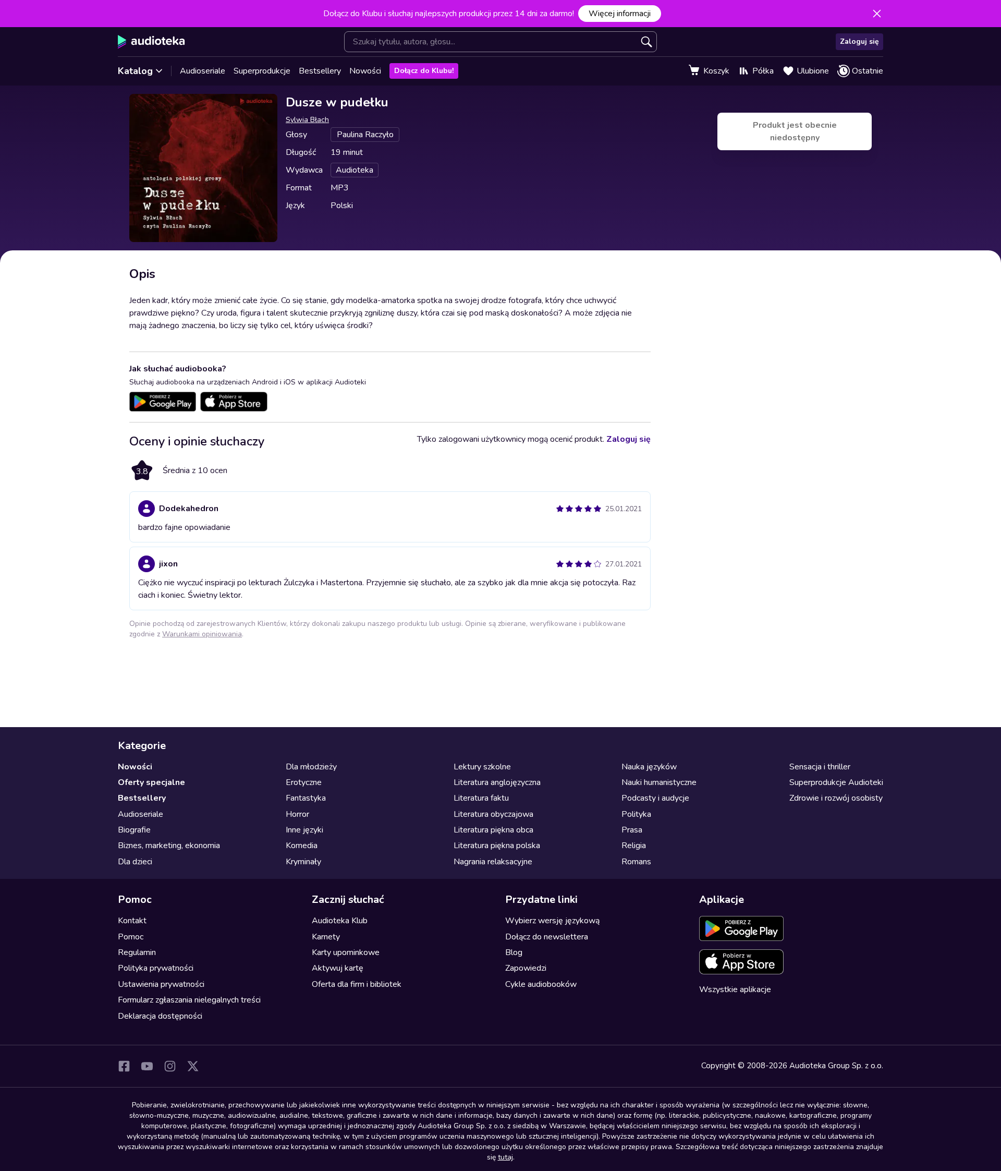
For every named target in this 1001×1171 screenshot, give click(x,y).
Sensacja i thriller (819, 766)
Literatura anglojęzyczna (497, 782)
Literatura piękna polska (497, 845)
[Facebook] (124, 1066)
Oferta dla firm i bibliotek (356, 984)
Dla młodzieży (311, 766)
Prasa (631, 830)
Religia (633, 845)
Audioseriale (202, 71)
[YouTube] (147, 1066)
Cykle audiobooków (541, 984)
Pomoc (130, 937)
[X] (193, 1066)
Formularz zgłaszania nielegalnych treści (189, 1000)
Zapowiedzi (525, 968)
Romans (636, 861)
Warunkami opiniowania (202, 634)
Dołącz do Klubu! (424, 71)
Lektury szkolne (482, 766)
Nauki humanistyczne (659, 782)
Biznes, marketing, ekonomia (169, 845)
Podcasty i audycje (655, 798)
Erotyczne (304, 782)
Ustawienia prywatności (161, 984)
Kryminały (303, 861)
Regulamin (137, 952)
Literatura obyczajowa (493, 814)
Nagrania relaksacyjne (493, 861)
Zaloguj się (859, 41)
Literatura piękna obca (493, 830)
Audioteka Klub (340, 920)
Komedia (302, 845)
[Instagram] (170, 1066)
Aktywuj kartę (337, 968)
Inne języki (304, 830)
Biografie (134, 830)
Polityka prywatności (155, 968)
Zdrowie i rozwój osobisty (836, 798)
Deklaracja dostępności (160, 1016)
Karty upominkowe (346, 952)
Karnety (326, 937)
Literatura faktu (481, 798)
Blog (513, 952)
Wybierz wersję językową (552, 920)
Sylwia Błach (307, 120)
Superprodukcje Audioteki (836, 782)
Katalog (135, 71)
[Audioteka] (151, 42)
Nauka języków (649, 766)
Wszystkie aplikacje (735, 989)
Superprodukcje (262, 71)
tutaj (505, 1157)
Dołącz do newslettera (546, 937)
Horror (297, 814)
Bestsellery (320, 71)
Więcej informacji (620, 13)
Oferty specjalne (151, 782)
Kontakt (132, 920)
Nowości (365, 71)
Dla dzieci (135, 861)
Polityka (636, 814)
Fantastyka (306, 798)
